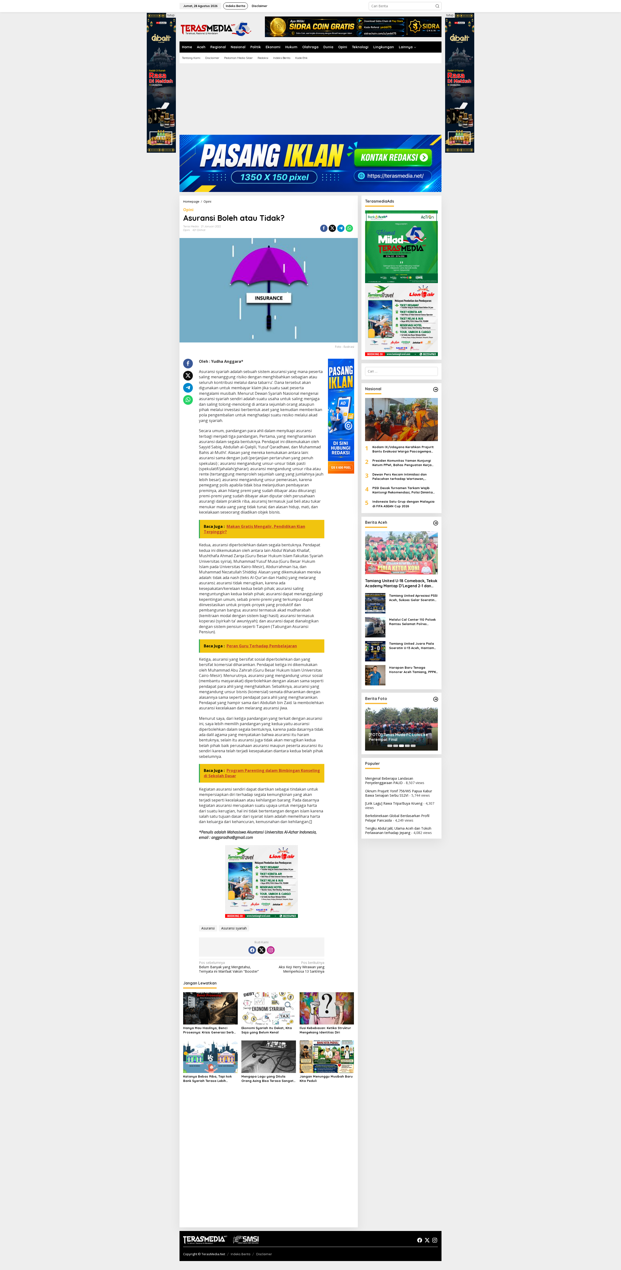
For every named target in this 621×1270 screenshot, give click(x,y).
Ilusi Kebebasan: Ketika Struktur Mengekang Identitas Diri (325, 1030)
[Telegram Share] (340, 228)
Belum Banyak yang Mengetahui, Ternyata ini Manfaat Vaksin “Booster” (229, 967)
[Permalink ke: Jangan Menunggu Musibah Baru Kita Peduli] (327, 1056)
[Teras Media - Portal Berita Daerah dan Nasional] (216, 28)
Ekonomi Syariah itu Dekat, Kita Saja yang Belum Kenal (266, 1030)
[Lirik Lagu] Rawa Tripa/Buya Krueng (393, 803)
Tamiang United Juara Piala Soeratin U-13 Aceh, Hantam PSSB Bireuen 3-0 (411, 645)
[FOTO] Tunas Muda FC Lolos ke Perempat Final (398, 737)
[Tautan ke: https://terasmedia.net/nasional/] (436, 389)
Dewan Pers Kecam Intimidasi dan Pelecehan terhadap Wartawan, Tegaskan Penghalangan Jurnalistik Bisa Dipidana (405, 476)
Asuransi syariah (234, 928)
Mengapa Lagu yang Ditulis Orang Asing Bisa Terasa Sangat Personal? (267, 1078)
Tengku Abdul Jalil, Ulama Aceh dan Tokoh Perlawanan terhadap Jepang (398, 830)
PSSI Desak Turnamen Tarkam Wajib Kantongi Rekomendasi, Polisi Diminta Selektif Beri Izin (402, 490)
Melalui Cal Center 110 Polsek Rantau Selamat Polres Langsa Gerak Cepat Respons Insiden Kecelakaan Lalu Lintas (413, 621)
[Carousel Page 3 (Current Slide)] (401, 746)
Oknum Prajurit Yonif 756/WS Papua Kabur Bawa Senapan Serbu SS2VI (398, 793)
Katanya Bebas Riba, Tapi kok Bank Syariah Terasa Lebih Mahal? (207, 1078)
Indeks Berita (240, 1254)
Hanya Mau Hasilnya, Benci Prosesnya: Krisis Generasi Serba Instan (209, 1030)
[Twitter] (261, 950)
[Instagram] (271, 950)
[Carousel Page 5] (413, 746)
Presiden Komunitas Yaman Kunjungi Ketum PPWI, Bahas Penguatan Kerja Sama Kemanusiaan (402, 463)
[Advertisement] (310, 101)
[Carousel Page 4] (407, 746)
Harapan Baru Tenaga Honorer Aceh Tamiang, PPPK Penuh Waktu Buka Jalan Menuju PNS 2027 (412, 669)
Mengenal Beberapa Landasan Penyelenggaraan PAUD (389, 780)
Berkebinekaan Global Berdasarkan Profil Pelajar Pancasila (397, 817)
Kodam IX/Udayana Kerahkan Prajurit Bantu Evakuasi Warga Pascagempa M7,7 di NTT (403, 449)
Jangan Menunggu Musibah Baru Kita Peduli (326, 1078)
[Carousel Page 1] (389, 746)
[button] (437, 6)
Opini (188, 209)
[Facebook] (252, 950)
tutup (171, 15)
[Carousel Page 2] (395, 746)
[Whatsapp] (349, 228)
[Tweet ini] (332, 228)
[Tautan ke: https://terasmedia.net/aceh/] (436, 523)
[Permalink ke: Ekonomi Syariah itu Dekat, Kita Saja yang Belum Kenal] (268, 1008)
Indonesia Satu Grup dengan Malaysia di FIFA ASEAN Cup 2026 (403, 504)
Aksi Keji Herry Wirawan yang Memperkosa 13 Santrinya (301, 967)
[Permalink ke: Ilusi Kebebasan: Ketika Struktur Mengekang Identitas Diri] (327, 1008)
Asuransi (208, 928)
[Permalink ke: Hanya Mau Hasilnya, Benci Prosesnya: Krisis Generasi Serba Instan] (210, 1008)
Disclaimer (264, 1254)
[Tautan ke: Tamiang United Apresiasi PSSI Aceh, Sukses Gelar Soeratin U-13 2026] (375, 603)
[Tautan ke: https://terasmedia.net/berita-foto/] (436, 699)
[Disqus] (269, 1161)
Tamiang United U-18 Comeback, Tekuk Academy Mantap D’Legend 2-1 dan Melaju (401, 583)
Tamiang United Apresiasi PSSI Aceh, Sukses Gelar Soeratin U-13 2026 (413, 597)
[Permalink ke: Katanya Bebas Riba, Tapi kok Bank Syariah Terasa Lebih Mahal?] (210, 1056)
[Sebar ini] (323, 228)
